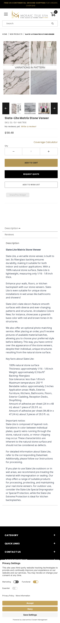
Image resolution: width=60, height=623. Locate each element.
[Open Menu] (6, 14)
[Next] (54, 108)
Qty (6, 146)
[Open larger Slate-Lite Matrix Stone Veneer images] (30, 70)
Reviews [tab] (9, 234)
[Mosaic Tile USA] (30, 14)
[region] (30, 108)
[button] (16, 108)
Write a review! (28, 126)
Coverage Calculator (46, 142)
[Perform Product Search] (53, 23)
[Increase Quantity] (49, 151)
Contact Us (13, 552)
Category (11, 535)
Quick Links (12, 543)
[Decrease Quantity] (13, 151)
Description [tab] (11, 228)
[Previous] (5, 108)
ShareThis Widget (17, 195)
